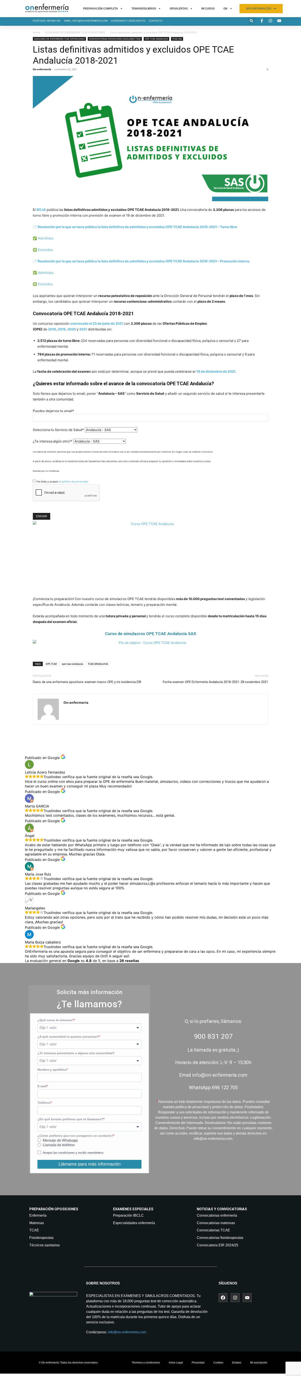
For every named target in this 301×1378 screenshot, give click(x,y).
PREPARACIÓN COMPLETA (100, 8)
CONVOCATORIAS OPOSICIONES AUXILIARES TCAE (115, 38)
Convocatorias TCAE (213, 1230)
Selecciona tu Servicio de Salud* (58, 430)
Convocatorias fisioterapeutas (220, 1238)
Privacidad (198, 1362)
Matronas (36, 1223)
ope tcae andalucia (72, 663)
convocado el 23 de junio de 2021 (96, 323)
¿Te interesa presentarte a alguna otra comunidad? (76, 1053)
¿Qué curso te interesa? (55, 1020)
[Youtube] (247, 1297)
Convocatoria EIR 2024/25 (217, 1245)
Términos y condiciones (146, 1362)
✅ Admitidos (43, 238)
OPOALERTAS (179, 8)
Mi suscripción (258, 1362)
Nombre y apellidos (52, 1069)
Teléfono (44, 1102)
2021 (83, 329)
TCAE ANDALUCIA (98, 663)
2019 (62, 329)
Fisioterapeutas (41, 1238)
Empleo (236, 1362)
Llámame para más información (90, 1164)
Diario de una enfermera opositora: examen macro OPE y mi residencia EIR (87, 682)
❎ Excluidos (43, 250)
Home (36, 32)
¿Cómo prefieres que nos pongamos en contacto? (75, 1135)
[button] (251, 20)
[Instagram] (235, 1297)
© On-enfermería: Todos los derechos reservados (68, 1362)
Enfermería (37, 1215)
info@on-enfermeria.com (127, 1332)
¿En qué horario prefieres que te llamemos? (70, 1119)
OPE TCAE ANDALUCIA (156, 38)
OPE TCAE (51, 663)
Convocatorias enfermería (217, 1215)
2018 (52, 329)
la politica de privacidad (73, 481)
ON (225, 8)
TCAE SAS (177, 38)
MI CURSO (208, 8)
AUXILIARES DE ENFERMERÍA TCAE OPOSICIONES (75, 32)
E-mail (42, 1086)
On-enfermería (42, 69)
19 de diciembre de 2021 (215, 371)
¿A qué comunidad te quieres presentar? (68, 1036)
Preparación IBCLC (128, 1215)
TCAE (34, 1230)
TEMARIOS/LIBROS (144, 8)
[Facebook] (223, 1297)
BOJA (41, 210)
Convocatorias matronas (216, 1223)
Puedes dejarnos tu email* (53, 411)
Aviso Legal (176, 1362)
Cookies (218, 1362)
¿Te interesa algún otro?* (52, 441)
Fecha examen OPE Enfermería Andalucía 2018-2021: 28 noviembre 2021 (215, 682)
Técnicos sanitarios (44, 1245)
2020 (71, 329)
